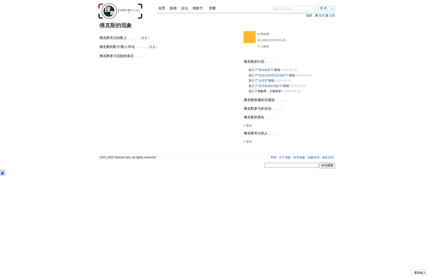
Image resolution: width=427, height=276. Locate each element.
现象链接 (314, 157)
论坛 (184, 8)
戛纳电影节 (265, 70)
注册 (332, 15)
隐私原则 (328, 157)
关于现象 (285, 157)
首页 (161, 8)
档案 (212, 8)
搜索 (324, 8)
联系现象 (299, 157)
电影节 (197, 8)
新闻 (173, 8)
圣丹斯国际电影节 (270, 86)
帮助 (274, 157)
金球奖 (262, 80)
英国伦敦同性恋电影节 (273, 75)
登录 (322, 15)
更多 (145, 38)
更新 (267, 157)
